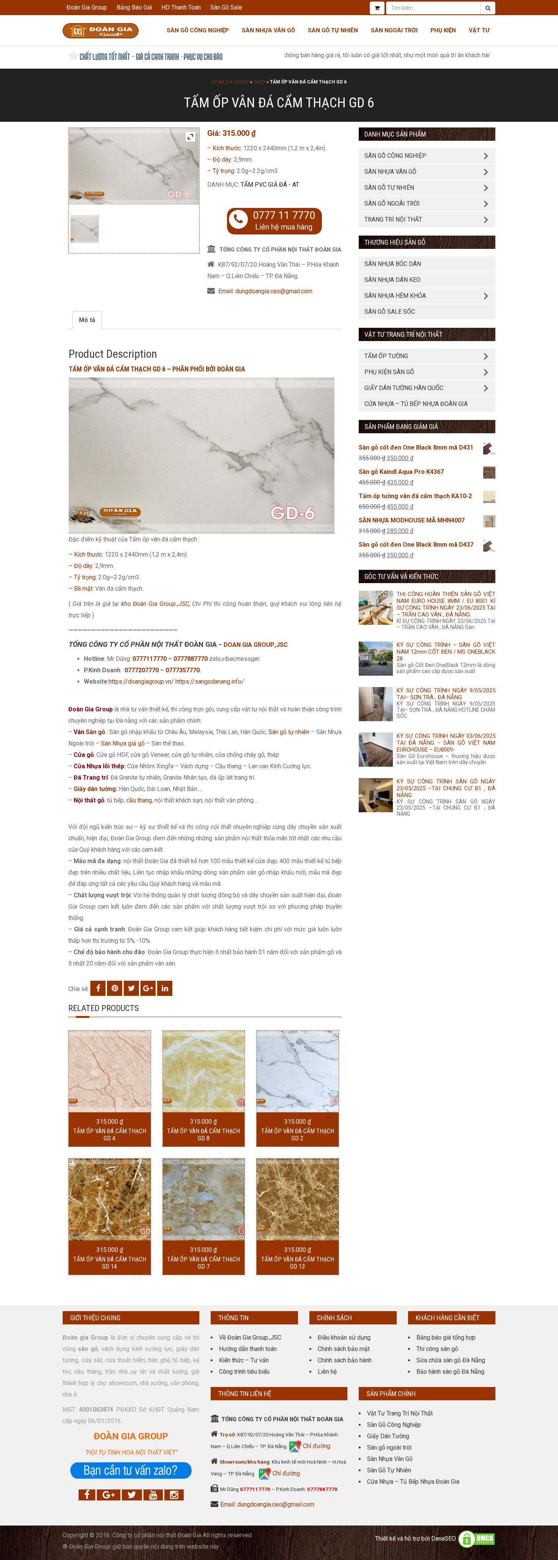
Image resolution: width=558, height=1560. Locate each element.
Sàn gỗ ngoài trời (389, 1447)
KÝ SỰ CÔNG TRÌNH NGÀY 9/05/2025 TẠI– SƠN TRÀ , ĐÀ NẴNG (446, 694)
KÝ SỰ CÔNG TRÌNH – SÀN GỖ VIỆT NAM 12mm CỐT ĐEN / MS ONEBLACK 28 (446, 652)
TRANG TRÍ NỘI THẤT (393, 219)
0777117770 (149, 658)
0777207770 (142, 670)
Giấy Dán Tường (388, 1436)
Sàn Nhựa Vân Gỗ (390, 1458)
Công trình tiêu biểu (244, 1371)
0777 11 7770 (284, 215)
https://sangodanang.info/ (209, 681)
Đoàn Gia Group (86, 7)
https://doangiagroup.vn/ (141, 681)
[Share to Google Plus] (148, 988)
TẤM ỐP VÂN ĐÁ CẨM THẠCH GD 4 (109, 1135)
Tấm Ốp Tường (386, 356)
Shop (259, 82)
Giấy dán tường (95, 789)
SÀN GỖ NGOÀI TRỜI (392, 203)
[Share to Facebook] (98, 988)
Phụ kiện (443, 30)
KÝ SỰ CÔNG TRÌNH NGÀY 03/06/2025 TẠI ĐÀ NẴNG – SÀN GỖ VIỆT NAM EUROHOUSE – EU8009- (446, 743)
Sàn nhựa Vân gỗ (268, 30)
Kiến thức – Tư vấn (244, 1360)
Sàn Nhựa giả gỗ (123, 743)
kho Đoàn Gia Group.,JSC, (155, 603)
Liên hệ (327, 1371)
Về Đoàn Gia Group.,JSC (250, 1337)
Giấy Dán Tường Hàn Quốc (403, 388)
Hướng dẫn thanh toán (248, 1348)
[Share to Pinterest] (114, 988)
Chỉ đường (315, 1446)
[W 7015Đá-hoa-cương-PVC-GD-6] (84, 229)
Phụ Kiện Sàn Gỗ (389, 372)
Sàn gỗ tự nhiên (288, 732)
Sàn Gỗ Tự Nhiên (333, 30)
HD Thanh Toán (181, 7)
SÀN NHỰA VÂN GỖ (390, 171)
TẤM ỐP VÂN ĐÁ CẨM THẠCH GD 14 (109, 1263)
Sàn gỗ (95, 732)
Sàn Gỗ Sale (226, 7)
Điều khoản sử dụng (344, 1337)
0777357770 (183, 670)
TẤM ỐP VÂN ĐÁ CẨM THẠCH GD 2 (297, 1135)
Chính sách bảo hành (345, 1360)
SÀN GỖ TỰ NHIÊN (389, 187)
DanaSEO (443, 1539)
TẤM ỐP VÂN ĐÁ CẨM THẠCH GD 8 (203, 1135)
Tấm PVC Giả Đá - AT (270, 184)
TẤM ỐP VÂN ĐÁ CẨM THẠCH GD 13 (297, 1263)
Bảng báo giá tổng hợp (446, 1337)
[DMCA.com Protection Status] (476, 1539)
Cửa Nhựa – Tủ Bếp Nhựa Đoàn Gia (416, 403)
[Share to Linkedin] (164, 988)
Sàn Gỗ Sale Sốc (389, 311)
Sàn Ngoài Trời (394, 30)
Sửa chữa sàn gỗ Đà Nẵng (450, 1360)
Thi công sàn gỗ (437, 1348)
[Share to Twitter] (131, 988)
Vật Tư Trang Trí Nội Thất (400, 1413)
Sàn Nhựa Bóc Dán (392, 263)
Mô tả (87, 320)
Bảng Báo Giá (134, 7)
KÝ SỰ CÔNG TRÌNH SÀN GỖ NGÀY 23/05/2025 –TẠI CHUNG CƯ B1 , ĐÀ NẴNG (446, 788)
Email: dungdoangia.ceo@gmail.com (265, 291)
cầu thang (139, 800)
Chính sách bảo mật (344, 1348)
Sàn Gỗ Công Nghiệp (198, 30)
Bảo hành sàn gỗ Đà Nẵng (450, 1371)
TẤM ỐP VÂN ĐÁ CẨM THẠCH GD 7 (203, 1263)
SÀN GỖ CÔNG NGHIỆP (395, 155)
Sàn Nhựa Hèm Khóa (395, 295)
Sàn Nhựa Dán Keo (392, 279)
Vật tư (479, 30)
